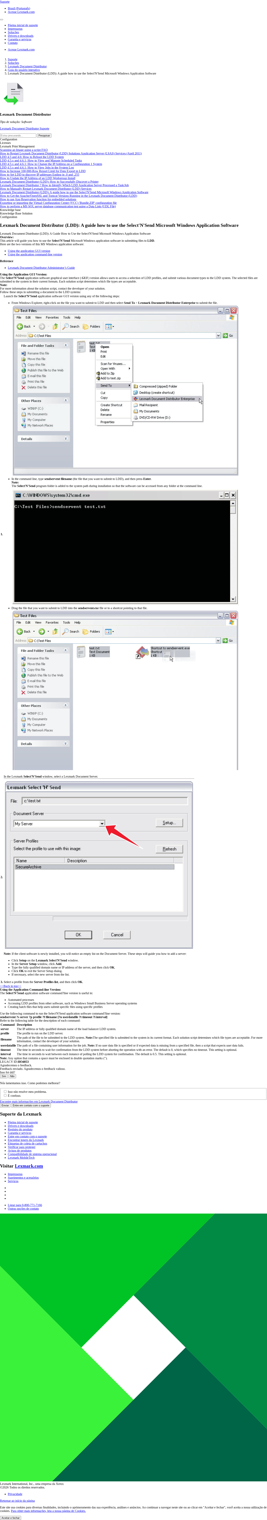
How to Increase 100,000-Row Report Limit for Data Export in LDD (43, 171)
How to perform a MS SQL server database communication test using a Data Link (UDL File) (58, 206)
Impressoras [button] (15, 28)
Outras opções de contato (23, 1208)
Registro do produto (20, 1129)
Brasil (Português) (19, 8)
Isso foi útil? (7, 1072)
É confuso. (14, 1095)
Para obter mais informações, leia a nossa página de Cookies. (48, 1511)
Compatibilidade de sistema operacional (32, 1154)
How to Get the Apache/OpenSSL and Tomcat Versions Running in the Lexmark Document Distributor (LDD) (68, 195)
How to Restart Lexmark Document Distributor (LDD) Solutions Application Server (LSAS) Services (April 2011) (71, 153)
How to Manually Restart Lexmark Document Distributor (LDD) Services (45, 188)
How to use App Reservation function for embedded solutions (38, 199)
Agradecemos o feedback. (16, 1065)
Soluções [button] (13, 32)
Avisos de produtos (19, 1150)
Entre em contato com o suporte (31, 1105)
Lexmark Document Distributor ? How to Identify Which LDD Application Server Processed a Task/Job (64, 185)
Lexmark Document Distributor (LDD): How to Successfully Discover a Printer (49, 181)
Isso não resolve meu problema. (27, 1091)
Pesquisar (44, 135)
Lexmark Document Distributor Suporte (24, 128)
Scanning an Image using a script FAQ (24, 150)
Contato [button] (13, 43)
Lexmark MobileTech (21, 1157)
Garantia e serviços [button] (19, 39)
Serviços (13, 1181)
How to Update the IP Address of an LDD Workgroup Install (37, 178)
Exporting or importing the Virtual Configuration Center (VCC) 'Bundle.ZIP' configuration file (58, 202)
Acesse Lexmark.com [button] (21, 12)
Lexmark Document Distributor (27, 66)
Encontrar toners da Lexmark (26, 1140)
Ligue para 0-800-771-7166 (25, 1205)
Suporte (12, 59)
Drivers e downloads (20, 1126)
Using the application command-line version (35, 254)
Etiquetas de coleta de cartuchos (27, 1143)
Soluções (13, 63)
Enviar (5, 1105)
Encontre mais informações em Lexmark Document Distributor (39, 1101)
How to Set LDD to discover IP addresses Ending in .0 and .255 (39, 174)
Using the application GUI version (29, 251)
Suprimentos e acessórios (23, 1177)
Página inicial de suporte (23, 1122)
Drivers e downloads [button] (20, 35)
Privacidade (15, 1494)
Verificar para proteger (21, 1147)
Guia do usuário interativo (24, 70)
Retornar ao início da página (17, 1500)
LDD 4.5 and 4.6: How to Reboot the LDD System (32, 157)
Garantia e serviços (19, 1133)
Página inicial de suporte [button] (23, 25)
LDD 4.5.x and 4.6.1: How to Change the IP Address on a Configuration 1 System (51, 164)
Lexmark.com (29, 1165)
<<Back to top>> (10, 986)
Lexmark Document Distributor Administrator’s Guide (41, 267)
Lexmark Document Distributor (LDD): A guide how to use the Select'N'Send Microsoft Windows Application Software (74, 192)
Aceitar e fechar (11, 1517)
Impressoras (15, 1174)
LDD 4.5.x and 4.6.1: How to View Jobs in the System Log (37, 167)
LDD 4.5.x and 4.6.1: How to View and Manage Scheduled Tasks (41, 160)
